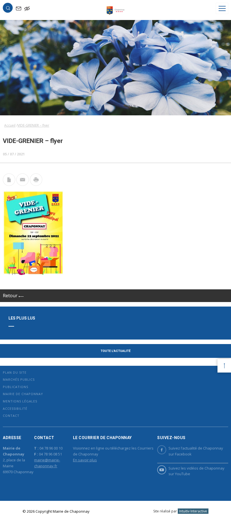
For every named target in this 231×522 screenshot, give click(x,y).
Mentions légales (20, 401)
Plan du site (14, 372)
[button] (8, 9)
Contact (11, 415)
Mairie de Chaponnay (23, 394)
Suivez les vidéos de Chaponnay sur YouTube (196, 471)
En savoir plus (85, 459)
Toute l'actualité (115, 351)
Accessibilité (15, 408)
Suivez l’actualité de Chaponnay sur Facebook (195, 451)
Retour (11, 295)
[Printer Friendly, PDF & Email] (9, 184)
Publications (15, 387)
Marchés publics (19, 379)
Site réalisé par (180, 511)
